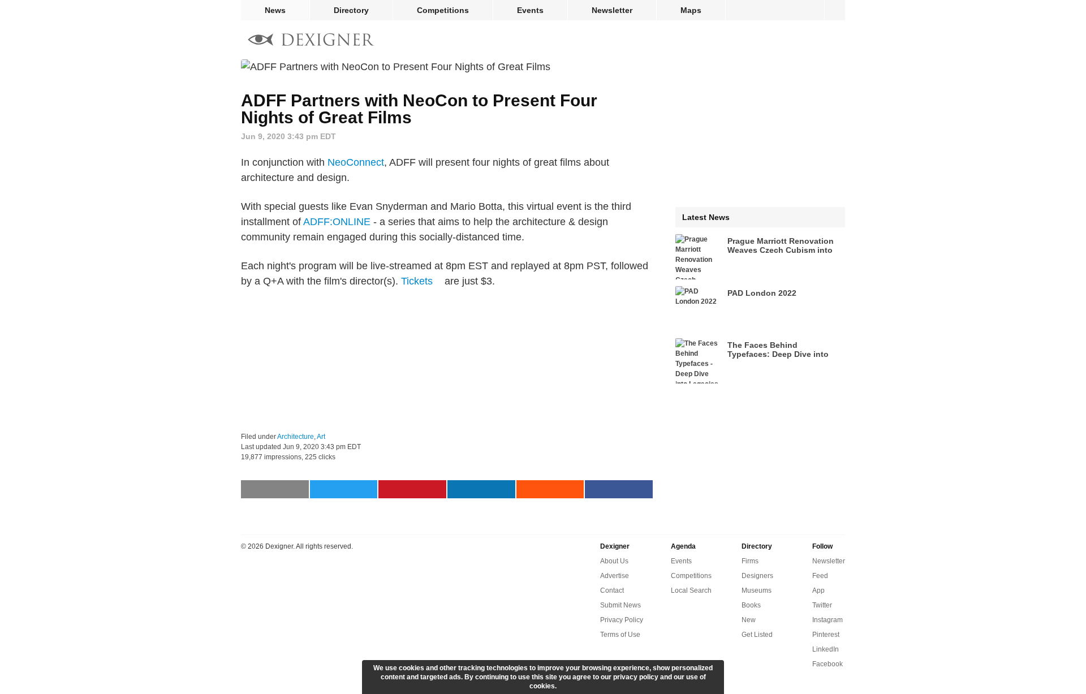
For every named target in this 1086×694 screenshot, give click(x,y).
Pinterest (825, 635)
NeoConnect (355, 162)
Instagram (827, 620)
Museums (757, 590)
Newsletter (612, 10)
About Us (614, 561)
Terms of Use (620, 635)
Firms (750, 561)
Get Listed (757, 635)
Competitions (443, 10)
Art (321, 437)
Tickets (417, 281)
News (275, 10)
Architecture (295, 437)
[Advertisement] (447, 360)
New (749, 620)
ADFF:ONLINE (336, 221)
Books (751, 605)
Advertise (614, 576)
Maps (690, 10)
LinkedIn (825, 649)
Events (530, 10)
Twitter (822, 605)
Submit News (620, 605)
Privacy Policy (621, 620)
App (818, 590)
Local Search (691, 590)
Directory (351, 10)
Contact (612, 590)
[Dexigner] (311, 41)
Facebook (827, 664)
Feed (820, 576)
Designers (757, 576)
